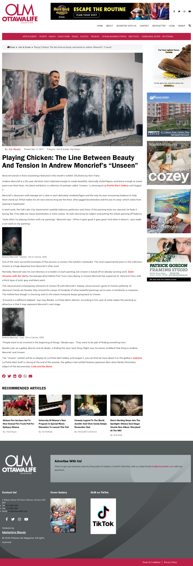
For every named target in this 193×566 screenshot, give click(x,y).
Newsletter (159, 25)
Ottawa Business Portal (114, 36)
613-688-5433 (11, 505)
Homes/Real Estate (151, 36)
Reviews (95, 36)
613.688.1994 (12, 508)
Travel (75, 36)
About (109, 25)
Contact (144, 25)
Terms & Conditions (151, 562)
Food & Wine (64, 36)
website (137, 358)
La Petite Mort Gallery (116, 185)
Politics (84, 36)
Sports (43, 36)
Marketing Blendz (14, 532)
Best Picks (134, 36)
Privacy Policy (170, 562)
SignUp (181, 25)
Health (52, 36)
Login (172, 25)
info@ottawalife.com (162, 466)
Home (100, 25)
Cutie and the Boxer (41, 366)
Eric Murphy (15, 149)
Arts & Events (30, 36)
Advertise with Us (126, 25)
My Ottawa (167, 36)
